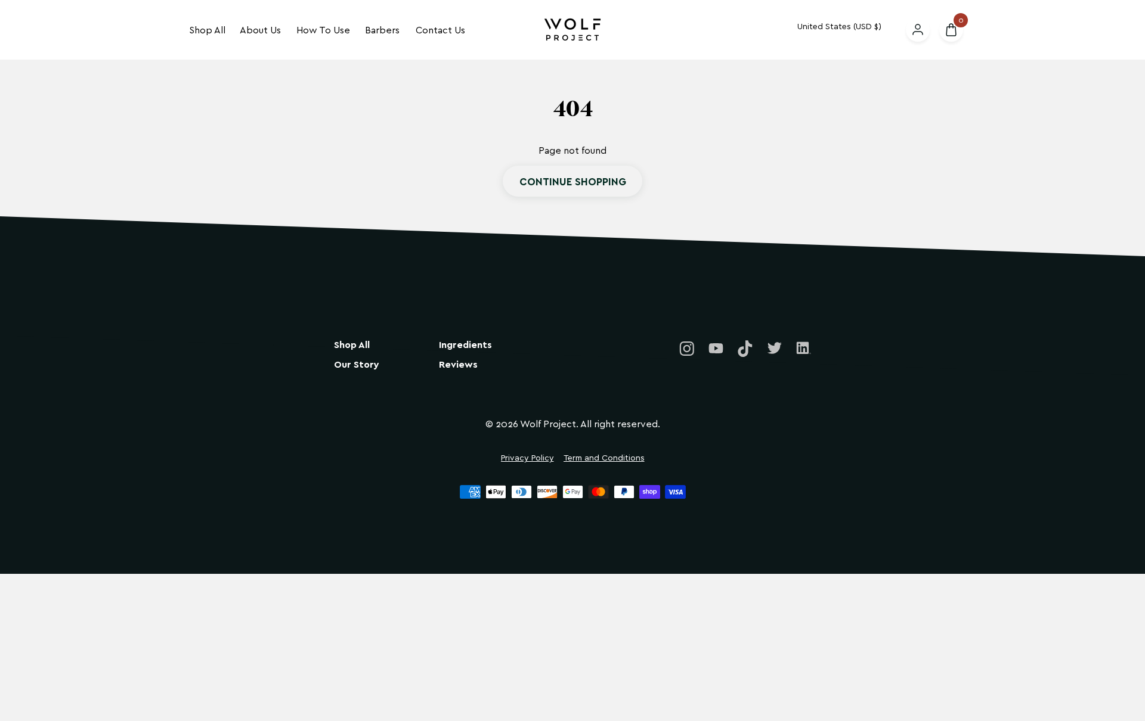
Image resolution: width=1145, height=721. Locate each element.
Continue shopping (572, 181)
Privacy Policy (527, 457)
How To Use (323, 29)
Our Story (356, 364)
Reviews (458, 364)
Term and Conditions (604, 457)
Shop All (207, 29)
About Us (260, 29)
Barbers (382, 29)
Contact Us (440, 29)
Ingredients (465, 345)
